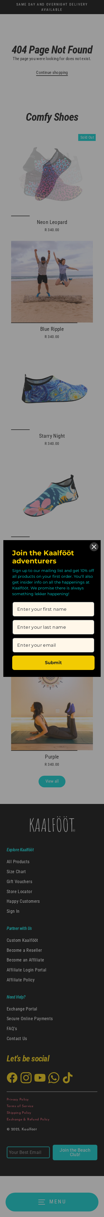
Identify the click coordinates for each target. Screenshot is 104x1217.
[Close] (94, 546)
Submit (53, 662)
